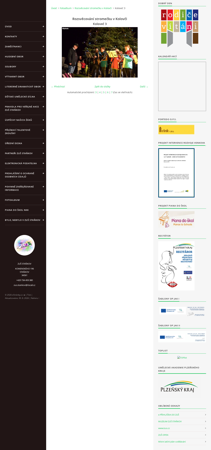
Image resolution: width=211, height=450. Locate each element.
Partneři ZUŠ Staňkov (19, 153)
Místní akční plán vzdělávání (172, 441)
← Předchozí (58, 86)
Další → (144, 86)
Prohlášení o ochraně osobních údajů (19, 175)
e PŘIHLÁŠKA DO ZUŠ (168, 414)
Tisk (29, 294)
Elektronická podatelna (21, 163)
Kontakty (11, 36)
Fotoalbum (12, 199)
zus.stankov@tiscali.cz (24, 285)
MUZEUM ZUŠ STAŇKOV (170, 421)
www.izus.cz (164, 428)
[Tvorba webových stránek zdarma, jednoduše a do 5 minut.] (24, 295)
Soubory (10, 66)
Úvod (8, 26)
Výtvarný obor (14, 76)
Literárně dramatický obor (23, 86)
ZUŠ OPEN (163, 434)
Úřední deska (13, 143)
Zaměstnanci (13, 46)
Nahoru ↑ (35, 298)
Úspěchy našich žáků (18, 119)
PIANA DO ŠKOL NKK (17, 209)
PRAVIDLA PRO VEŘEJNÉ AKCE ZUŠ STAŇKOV (22, 108)
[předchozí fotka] (56, 52)
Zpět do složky (102, 86)
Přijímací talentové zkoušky (17, 131)
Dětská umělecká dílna (20, 96)
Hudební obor (14, 56)
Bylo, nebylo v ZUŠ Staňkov (22, 220)
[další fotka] (143, 52)
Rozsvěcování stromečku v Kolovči (93, 8)
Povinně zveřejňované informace (19, 188)
